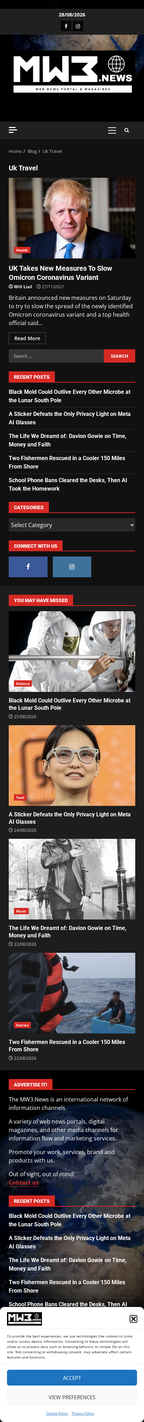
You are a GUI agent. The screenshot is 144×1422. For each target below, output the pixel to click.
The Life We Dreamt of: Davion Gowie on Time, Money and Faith (72, 879)
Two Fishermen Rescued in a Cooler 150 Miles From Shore (72, 993)
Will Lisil (23, 287)
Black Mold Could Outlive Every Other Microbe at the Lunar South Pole (72, 651)
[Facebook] (66, 26)
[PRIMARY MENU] (112, 130)
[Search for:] (56, 356)
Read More (27, 338)
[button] (133, 1318)
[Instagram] (78, 26)
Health (22, 250)
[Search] (126, 130)
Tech (20, 797)
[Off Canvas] (13, 130)
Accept (72, 1377)
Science (23, 683)
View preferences (72, 1397)
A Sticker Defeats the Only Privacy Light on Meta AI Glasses (72, 765)
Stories (22, 1025)
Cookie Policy (57, 1413)
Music (21, 911)
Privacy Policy (83, 1413)
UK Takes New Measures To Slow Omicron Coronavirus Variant (72, 218)
